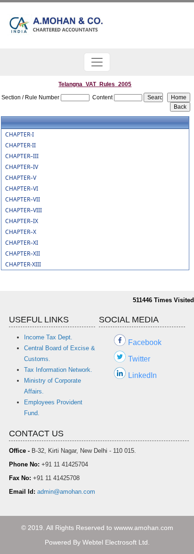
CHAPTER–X (20, 232)
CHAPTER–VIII (23, 210)
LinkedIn (142, 375)
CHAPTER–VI (21, 189)
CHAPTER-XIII (23, 264)
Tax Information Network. (58, 369)
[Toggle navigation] (97, 62)
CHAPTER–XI (21, 243)
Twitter (139, 359)
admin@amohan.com (66, 491)
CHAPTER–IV (21, 167)
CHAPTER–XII (22, 253)
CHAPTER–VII (22, 199)
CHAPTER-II (20, 145)
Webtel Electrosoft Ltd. (116, 542)
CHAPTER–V (20, 178)
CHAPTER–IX (21, 221)
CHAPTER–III (22, 156)
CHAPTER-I (19, 134)
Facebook (145, 342)
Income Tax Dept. (48, 337)
